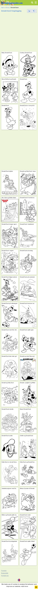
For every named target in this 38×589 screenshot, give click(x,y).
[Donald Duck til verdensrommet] (28, 210)
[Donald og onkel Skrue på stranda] (28, 369)
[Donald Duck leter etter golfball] (9, 369)
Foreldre (4, 570)
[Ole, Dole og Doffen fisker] (9, 210)
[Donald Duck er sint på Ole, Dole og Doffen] (28, 118)
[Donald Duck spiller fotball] (28, 554)
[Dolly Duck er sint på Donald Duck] (9, 474)
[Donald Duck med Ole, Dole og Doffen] (9, 342)
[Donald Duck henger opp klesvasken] (9, 237)
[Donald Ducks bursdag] (28, 263)
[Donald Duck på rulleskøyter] (9, 316)
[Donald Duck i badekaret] (28, 237)
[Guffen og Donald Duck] (28, 448)
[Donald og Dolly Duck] (9, 395)
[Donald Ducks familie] (9, 422)
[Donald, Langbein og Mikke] (28, 395)
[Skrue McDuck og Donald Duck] (9, 92)
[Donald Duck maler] (28, 527)
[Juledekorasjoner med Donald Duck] (9, 501)
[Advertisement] (19, 32)
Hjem (2, 7)
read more (24, 586)
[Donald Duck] (28, 92)
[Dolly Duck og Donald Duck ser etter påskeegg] (28, 474)
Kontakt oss (5, 575)
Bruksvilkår (4, 573)
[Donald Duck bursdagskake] (9, 554)
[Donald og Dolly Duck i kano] (28, 184)
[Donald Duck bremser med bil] (28, 316)
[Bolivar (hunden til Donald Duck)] (28, 501)
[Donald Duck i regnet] (9, 263)
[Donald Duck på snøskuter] (28, 289)
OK (36, 587)
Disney (7, 7)
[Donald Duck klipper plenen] (9, 289)
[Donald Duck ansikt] (9, 448)
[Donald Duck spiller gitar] (28, 342)
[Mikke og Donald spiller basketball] (9, 527)
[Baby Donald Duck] (9, 65)
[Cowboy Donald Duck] (28, 65)
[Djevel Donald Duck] (28, 422)
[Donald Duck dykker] (9, 184)
